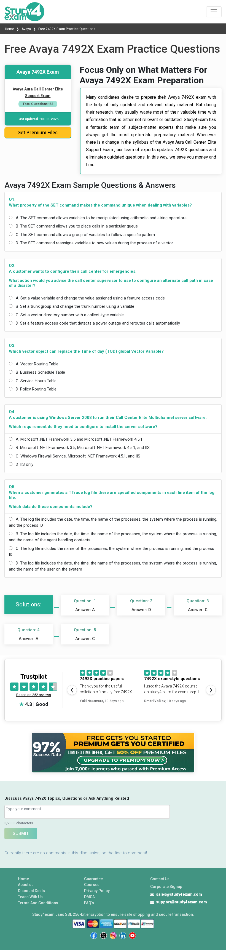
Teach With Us (30, 897)
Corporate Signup (166, 886)
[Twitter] (103, 935)
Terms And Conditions (38, 903)
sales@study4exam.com (179, 894)
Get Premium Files (37, 132)
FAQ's (89, 903)
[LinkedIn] (122, 935)
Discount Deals (31, 891)
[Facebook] (93, 935)
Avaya (26, 29)
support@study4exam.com (181, 902)
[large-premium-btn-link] (113, 752)
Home (10, 29)
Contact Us (160, 879)
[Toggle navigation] (214, 11)
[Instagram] (113, 935)
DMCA (89, 897)
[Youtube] (132, 935)
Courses (91, 884)
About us (26, 884)
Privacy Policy (97, 891)
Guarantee (93, 879)
